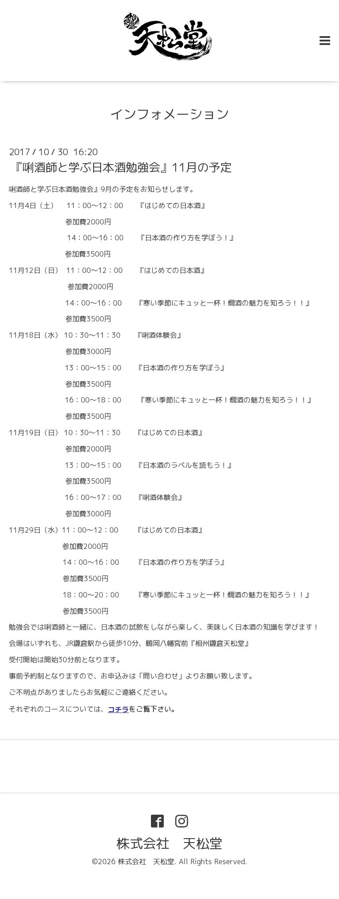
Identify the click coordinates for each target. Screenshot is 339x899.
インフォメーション (169, 114)
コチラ (118, 709)
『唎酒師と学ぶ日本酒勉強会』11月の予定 (121, 167)
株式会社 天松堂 (169, 843)
